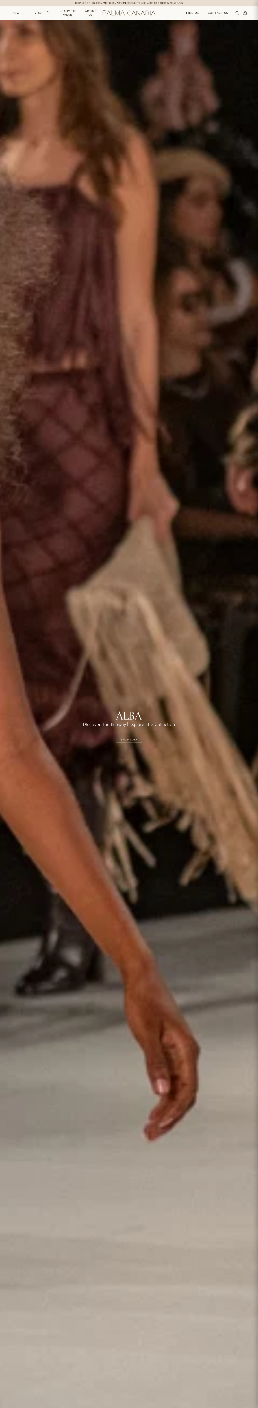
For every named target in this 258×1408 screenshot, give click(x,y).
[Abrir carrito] (245, 13)
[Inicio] (129, 13)
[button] (41, 13)
